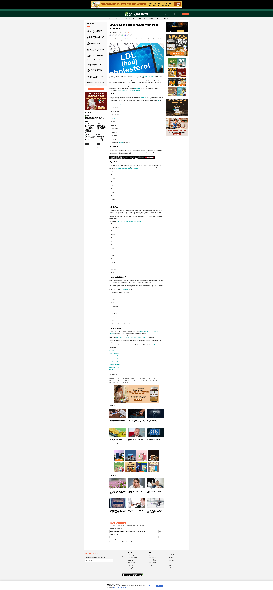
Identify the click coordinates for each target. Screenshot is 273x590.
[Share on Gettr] (128, 35)
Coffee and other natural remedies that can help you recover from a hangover (136, 491)
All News (150, 555)
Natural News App (152, 560)
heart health (118, 40)
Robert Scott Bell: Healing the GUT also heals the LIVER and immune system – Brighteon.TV (117, 511)
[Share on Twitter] (116, 35)
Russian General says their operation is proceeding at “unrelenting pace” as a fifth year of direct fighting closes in (95, 37)
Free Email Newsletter (132, 557)
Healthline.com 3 (113, 361)
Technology (165, 18)
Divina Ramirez (120, 32)
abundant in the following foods (122, 105)
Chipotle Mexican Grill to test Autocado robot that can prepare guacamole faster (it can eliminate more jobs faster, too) (117, 441)
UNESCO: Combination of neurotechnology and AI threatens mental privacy (155, 421)
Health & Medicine (126, 18)
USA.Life (170, 568)
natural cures (125, 40)
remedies (143, 40)
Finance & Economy (137, 18)
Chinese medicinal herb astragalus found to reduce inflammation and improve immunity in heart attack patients (117, 491)
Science (158, 18)
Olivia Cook (117, 419)
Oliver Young (154, 419)
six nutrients (137, 88)
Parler (170, 559)
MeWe (170, 565)
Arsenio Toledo (136, 419)
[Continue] (111, 560)
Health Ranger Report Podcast (155, 559)
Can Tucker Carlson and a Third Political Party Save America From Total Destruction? (90, 138)
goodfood (153, 38)
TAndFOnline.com (113, 370)
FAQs (182, 10)
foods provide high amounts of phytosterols (127, 168)
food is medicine (140, 38)
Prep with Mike (96, 10)
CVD (159, 100)
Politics (111, 18)
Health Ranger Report (90, 112)
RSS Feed (151, 565)
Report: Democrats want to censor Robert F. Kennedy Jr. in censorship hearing (136, 440)
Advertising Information (132, 563)
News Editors (136, 438)
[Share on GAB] (122, 35)
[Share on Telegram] (119, 35)
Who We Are (130, 554)
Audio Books (108, 10)
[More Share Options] (131, 35)
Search (187, 10)
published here (124, 580)
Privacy (114, 578)
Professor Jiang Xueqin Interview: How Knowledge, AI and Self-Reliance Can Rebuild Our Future (90, 148)
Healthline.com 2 (113, 358)
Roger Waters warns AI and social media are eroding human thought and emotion (96, 43)
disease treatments (126, 38)
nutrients (138, 40)
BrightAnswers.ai (162, 10)
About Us (178, 10)
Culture (117, 18)
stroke (111, 102)
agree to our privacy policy (119, 587)
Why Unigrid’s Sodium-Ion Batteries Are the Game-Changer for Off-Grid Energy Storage (96, 55)
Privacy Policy (131, 567)
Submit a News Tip (131, 565)
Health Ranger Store (153, 557)
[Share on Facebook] (113, 35)
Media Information (131, 562)
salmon (121, 142)
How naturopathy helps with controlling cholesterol (130, 90)
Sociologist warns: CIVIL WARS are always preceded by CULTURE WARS (136, 421)
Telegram (171, 557)
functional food (147, 38)
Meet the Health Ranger (132, 555)
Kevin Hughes (117, 438)
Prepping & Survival (148, 18)
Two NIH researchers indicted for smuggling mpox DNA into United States (94, 70)
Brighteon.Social (172, 555)
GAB (170, 567)
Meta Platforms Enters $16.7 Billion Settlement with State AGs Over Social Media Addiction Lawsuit (95, 49)
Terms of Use (130, 568)
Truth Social (171, 560)
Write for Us (130, 560)
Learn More (151, 585)
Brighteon (90, 10)
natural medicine (132, 40)
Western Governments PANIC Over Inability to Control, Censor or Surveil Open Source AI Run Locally (101, 127)
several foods (124, 289)
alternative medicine (116, 38)
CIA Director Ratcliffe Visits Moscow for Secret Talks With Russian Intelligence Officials (95, 31)
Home (85, 10)
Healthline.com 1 (113, 356)
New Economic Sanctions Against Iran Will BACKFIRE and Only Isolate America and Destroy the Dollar (102, 148)
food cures (133, 38)
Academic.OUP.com (114, 367)
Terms (117, 578)
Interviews (102, 10)
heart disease (112, 40)
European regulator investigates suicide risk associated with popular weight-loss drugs (117, 421)
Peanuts (113, 118)
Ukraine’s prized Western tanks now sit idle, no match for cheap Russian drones (95, 81)
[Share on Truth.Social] (125, 35)
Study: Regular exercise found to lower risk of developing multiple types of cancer (154, 511)
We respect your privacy (89, 563)
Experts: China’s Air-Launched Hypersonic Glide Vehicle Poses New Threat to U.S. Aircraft (95, 76)
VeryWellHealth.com (114, 364)
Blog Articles (151, 563)
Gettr (170, 562)
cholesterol (144, 97)
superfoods (156, 40)
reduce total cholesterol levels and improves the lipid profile (131, 337)
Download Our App (171, 10)
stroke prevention (149, 40)
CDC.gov (111, 350)
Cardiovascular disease (118, 22)
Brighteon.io (171, 554)
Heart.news (157, 345)
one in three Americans (148, 76)
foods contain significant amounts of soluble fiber (129, 221)
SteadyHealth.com (114, 353)
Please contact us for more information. (117, 542)
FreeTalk (170, 563)
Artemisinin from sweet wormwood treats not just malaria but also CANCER (155, 491)
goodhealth (158, 38)
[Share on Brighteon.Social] (110, 35)
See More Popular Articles (96, 89)
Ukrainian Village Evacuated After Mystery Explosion (94, 60)
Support (129, 559)
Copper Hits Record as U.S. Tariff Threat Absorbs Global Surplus (94, 65)
